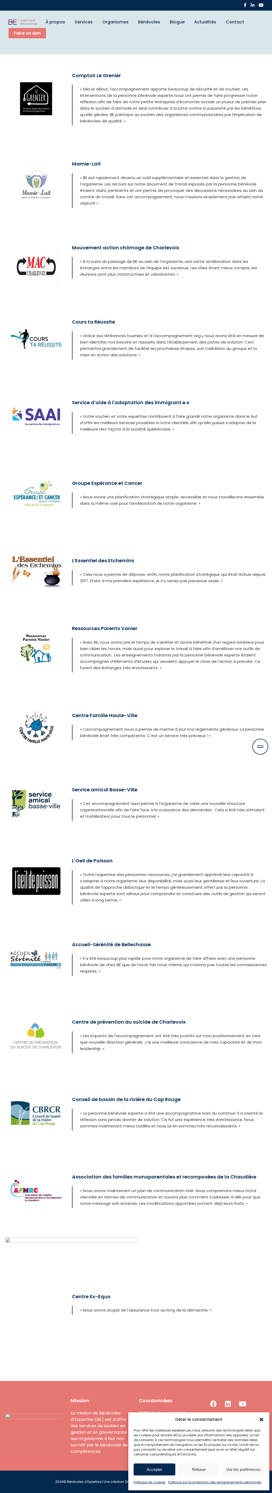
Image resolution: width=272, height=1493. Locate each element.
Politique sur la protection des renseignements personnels (214, 1482)
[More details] (260, 747)
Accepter (154, 1469)
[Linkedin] (228, 1403)
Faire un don (27, 33)
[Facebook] (245, 5)
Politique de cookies (149, 1482)
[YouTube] (261, 5)
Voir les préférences (243, 1469)
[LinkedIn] (252, 5)
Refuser (199, 1469)
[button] (261, 1419)
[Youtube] (242, 1403)
